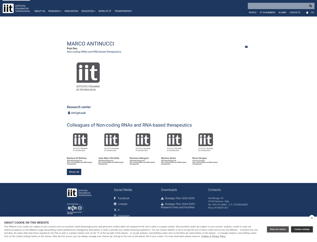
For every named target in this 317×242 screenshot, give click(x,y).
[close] (312, 218)
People (252, 12)
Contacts (295, 12)
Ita (312, 12)
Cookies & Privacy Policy (213, 236)
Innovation (71, 11)
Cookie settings (302, 229)
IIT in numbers (267, 12)
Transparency (123, 11)
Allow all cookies (278, 229)
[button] (55, 8)
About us (39, 11)
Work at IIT (104, 11)
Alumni (282, 12)
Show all (74, 171)
